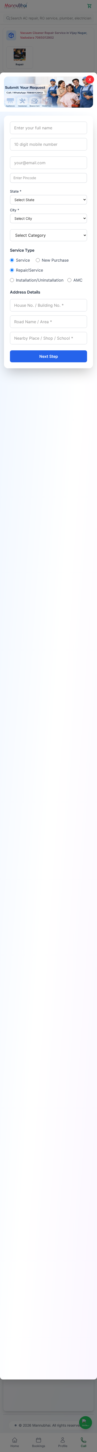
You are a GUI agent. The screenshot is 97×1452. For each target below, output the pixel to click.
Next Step (48, 356)
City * (14, 210)
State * (15, 191)
